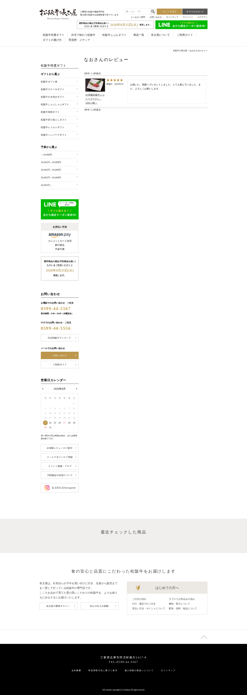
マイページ (188, 17)
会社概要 (76, 670)
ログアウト (202, 17)
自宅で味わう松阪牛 (83, 34)
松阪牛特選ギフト (53, 34)
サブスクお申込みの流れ (182, 599)
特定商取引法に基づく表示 (102, 670)
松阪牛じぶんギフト (114, 34)
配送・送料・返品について (183, 608)
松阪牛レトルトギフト (52, 127)
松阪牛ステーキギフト (52, 89)
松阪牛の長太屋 (180, 50)
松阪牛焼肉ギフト (50, 112)
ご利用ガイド (185, 34)
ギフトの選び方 (52, 39)
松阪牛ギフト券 (49, 82)
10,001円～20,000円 (51, 162)
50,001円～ (46, 185)
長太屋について (160, 34)
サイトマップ (172, 17)
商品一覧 (138, 34)
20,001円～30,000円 (51, 170)
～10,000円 (46, 154)
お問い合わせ (156, 17)
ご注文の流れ (139, 599)
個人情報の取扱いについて (139, 670)
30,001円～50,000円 (51, 177)
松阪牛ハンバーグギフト (54, 135)
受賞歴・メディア (79, 39)
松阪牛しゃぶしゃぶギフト (55, 104)
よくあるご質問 (138, 17)
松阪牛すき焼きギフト (52, 97)
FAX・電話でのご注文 (144, 604)
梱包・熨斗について (179, 604)
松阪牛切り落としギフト (54, 120)
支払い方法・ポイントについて (148, 608)
